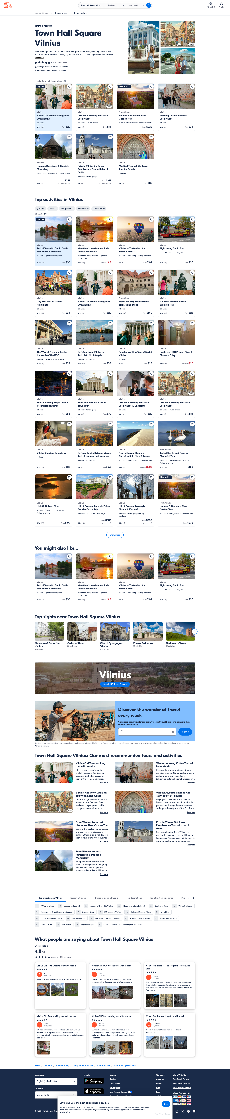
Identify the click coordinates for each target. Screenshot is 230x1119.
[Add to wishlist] (69, 86)
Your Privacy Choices (118, 1092)
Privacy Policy (115, 1088)
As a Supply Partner (181, 1079)
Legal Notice (115, 1083)
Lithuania (48, 1066)
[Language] (211, 4)
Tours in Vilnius (103, 1066)
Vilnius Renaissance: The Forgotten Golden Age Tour (168, 967)
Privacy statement (42, 746)
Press (158, 1092)
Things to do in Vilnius (82, 1066)
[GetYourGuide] (8, 5)
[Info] (64, 81)
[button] (53, 107)
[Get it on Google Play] (94, 1081)
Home (37, 1066)
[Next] (195, 631)
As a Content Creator (181, 1083)
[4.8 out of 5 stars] (43, 62)
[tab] (50, 898)
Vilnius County (62, 1066)
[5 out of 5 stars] (60, 969)
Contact (113, 1079)
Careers (159, 1083)
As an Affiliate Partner (182, 1088)
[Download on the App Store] (94, 1091)
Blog (158, 1088)
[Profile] (221, 4)
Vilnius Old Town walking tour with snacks (56, 966)
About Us (160, 1079)
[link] (53, 107)
